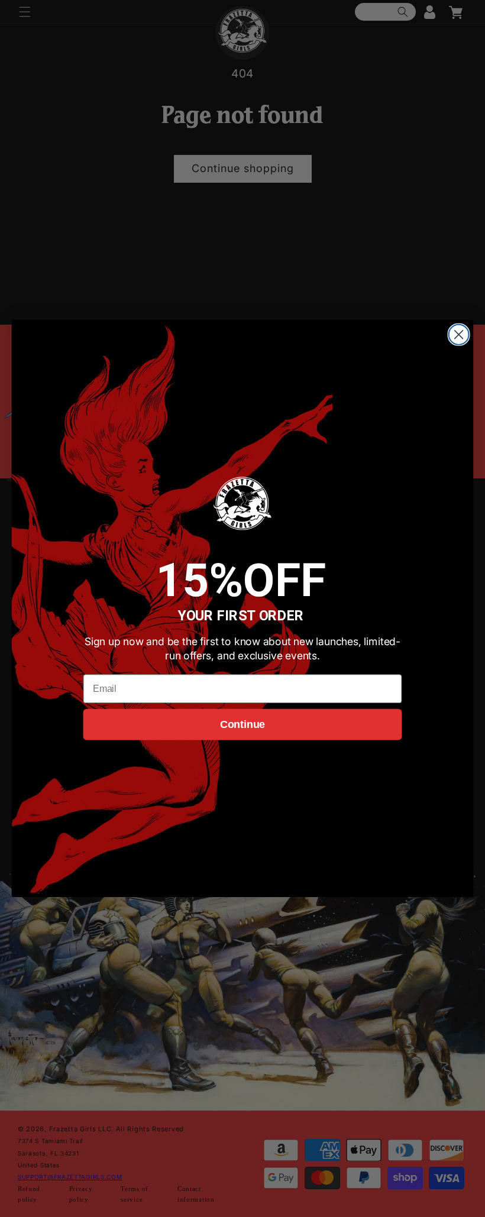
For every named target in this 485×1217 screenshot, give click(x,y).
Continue (242, 724)
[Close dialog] (459, 335)
